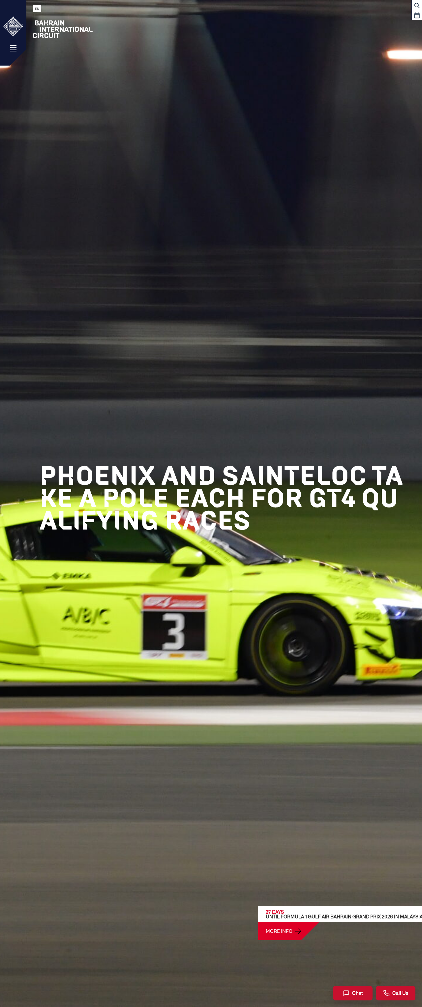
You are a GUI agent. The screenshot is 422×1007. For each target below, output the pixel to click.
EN (37, 9)
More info (279, 931)
